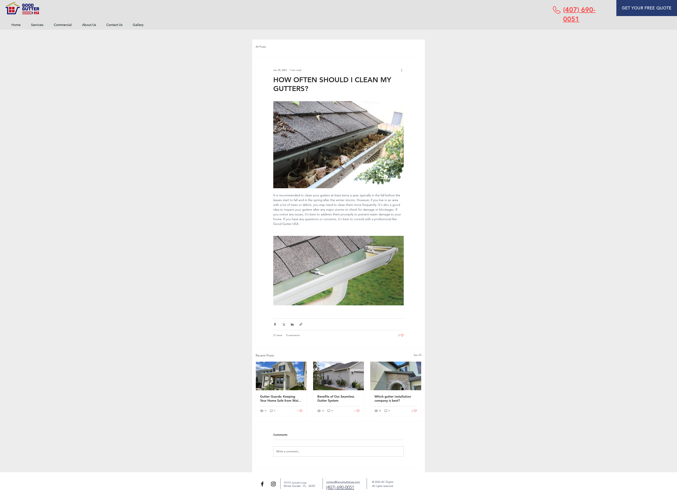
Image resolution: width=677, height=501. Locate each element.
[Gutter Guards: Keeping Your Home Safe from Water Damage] (281, 376)
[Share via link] (301, 324)
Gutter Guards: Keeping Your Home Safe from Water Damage (280, 398)
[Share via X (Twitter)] (283, 324)
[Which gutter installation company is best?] (395, 376)
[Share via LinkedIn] (292, 324)
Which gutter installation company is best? (392, 398)
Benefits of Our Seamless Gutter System (335, 398)
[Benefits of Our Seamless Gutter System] (338, 376)
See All (417, 355)
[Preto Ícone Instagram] (273, 484)
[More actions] (402, 70)
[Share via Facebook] (275, 324)
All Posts (261, 46)
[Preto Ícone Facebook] (262, 484)
